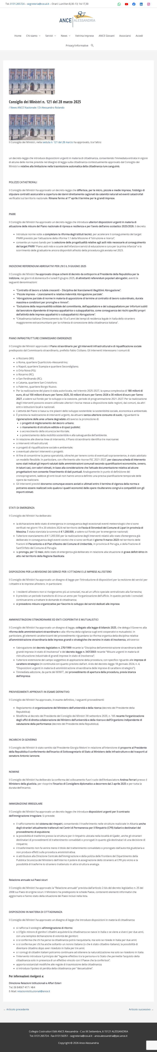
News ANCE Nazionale (23, 107)
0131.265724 (17, 4)
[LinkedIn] (141, 4)
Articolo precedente (16, 1009)
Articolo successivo (141, 1009)
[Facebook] (134, 4)
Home (17, 35)
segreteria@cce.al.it (38, 4)
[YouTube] (126, 4)
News (64, 35)
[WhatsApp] (119, 4)
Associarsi (125, 35)
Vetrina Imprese (84, 35)
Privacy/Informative (77, 45)
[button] (92, 45)
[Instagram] (148, 4)
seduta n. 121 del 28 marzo (57, 142)
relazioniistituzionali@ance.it (33, 991)
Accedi (139, 35)
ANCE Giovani (106, 35)
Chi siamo (31, 35)
